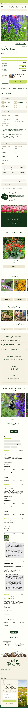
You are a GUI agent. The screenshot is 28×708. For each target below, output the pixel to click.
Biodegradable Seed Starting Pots (20, 323)
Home (2, 13)
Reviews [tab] (7, 437)
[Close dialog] (26, 681)
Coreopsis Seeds (20, 292)
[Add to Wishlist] (26, 48)
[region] (14, 253)
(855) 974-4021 (14, 368)
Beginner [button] (5, 498)
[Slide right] (25, 28)
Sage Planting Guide (10, 188)
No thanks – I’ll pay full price (9, 703)
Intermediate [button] (6, 464)
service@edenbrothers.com (14, 378)
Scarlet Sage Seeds (14, 260)
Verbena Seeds (7, 292)
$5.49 (14, 262)
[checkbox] (7, 447)
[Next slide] (26, 253)
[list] (14, 368)
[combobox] (14, 10)
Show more (14, 632)
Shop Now (7, 299)
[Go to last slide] (1, 253)
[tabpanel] (14, 537)
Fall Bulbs (21, 1)
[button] (2, 6)
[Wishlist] (22, 6)
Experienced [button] (6, 528)
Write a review (14, 431)
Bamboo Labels (7, 323)
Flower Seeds (6, 13)
